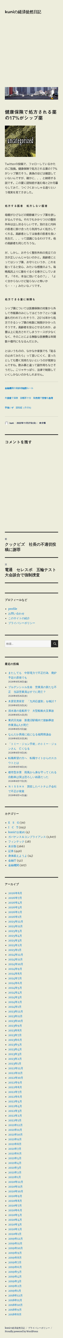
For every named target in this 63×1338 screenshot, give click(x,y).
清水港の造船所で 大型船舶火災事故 (31, 710)
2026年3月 (15, 907)
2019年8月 (15, 1257)
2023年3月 (15, 1054)
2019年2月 (15, 1286)
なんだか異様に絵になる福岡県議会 (29, 734)
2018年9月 (15, 1309)
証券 (11, 851)
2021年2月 (15, 1172)
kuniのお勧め (16, 832)
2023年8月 (15, 1030)
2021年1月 (14, 1177)
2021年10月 (15, 1134)
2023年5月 (15, 1044)
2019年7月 (15, 1262)
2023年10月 (15, 1021)
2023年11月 (15, 1016)
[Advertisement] (31, 53)
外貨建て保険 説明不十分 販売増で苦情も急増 (29, 398)
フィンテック (16, 841)
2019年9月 (15, 1252)
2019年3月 (15, 1281)
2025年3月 (15, 940)
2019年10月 (15, 1248)
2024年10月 (15, 964)
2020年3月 (15, 1224)
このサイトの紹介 (19, 618)
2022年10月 (15, 1077)
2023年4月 (15, 1049)
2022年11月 (15, 1073)
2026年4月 (15, 902)
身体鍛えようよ (17, 855)
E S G (13, 822)
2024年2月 (15, 1002)
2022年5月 (15, 1101)
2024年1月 (15, 1006)
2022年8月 (15, 1087)
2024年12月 (15, 954)
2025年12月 (15, 921)
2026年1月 (15, 916)
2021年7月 (14, 1148)
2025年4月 (15, 935)
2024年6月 (15, 983)
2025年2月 (15, 945)
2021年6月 (15, 1153)
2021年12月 (15, 1125)
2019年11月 (15, 1243)
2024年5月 (15, 987)
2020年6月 (15, 1210)
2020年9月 (15, 1196)
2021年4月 (15, 1163)
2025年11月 (15, 926)
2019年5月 (15, 1271)
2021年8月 (15, 1144)
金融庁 (12, 860)
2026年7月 (15, 897)
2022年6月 (15, 1096)
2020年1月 (15, 1234)
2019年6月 (15, 1267)
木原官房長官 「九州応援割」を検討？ (32, 701)
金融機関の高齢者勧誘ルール (19, 388)
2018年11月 (15, 1300)
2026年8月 (15, 893)
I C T (13, 827)
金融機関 (13, 865)
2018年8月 (15, 1314)
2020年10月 (15, 1191)
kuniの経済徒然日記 (23, 11)
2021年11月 (15, 1129)
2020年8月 (15, 1200)
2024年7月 (15, 978)
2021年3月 (14, 1167)
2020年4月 (15, 1219)
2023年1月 (14, 1063)
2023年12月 (15, 1011)
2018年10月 (15, 1305)
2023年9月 (15, 1025)
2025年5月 (15, 931)
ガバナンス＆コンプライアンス (27, 836)
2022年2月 (15, 1115)
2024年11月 (15, 959)
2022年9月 (15, 1082)
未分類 (42, 423)
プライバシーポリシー (21, 623)
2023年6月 (15, 1039)
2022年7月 (15, 1092)
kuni (12, 423)
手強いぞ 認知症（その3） (18, 408)
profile (12, 608)
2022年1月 (15, 1120)
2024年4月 (15, 992)
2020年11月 (15, 1186)
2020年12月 (15, 1181)
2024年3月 (15, 997)
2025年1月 (15, 950)
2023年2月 (15, 1058)
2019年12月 (15, 1238)
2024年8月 (15, 973)
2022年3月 (15, 1110)
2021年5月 (15, 1158)
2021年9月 (15, 1139)
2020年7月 (15, 1205)
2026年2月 (15, 912)
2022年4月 (15, 1106)
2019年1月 (14, 1290)
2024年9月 (15, 968)
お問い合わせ (16, 613)
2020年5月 (15, 1215)
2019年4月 (15, 1276)
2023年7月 (15, 1035)
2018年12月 (15, 1295)
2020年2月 (15, 1229)
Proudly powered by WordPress (21, 1331)
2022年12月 (15, 1068)
